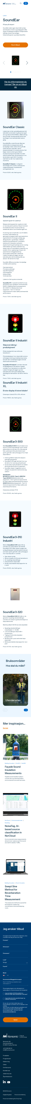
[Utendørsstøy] (15, 690)
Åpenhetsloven (7, 1076)
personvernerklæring (9, 1011)
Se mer (5, 728)
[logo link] (9, 3)
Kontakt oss (6, 1070)
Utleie (4, 1064)
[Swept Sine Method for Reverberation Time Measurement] (15, 886)
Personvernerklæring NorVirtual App (12, 1098)
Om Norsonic (7, 1067)
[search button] (20, 3)
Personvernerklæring (20, 1094)
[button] (10, 72)
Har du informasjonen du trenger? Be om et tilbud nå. (15, 84)
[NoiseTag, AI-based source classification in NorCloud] (15, 821)
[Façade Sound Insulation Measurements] (15, 762)
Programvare (7, 1058)
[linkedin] (4, 1081)
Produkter (6, 1055)
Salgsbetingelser (7, 1094)
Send (15, 1020)
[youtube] (8, 1081)
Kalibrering (6, 1061)
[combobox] (15, 963)
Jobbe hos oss (7, 1073)
